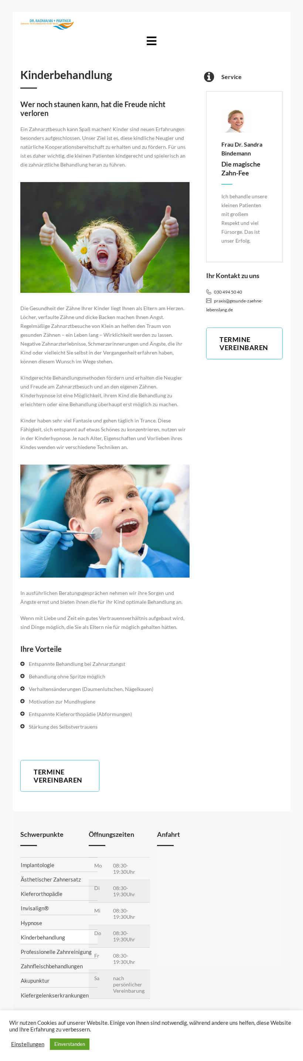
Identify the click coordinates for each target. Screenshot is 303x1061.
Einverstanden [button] (69, 1044)
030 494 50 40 (227, 292)
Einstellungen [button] (27, 1044)
